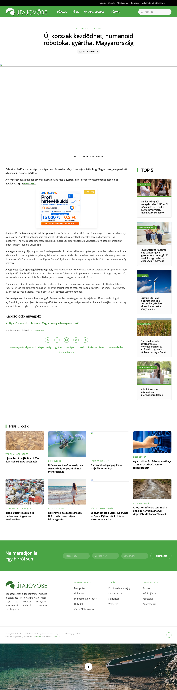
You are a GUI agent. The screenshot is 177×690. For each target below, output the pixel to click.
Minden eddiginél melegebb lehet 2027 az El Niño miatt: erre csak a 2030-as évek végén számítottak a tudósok (154, 207)
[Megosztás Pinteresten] (76, 340)
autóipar (71, 347)
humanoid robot (115, 347)
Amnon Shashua (66, 352)
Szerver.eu (56, 637)
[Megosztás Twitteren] (47, 340)
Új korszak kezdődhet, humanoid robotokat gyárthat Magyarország (89, 39)
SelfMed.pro (37, 637)
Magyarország (44, 347)
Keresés (102, 3)
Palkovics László (96, 347)
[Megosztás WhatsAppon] (66, 340)
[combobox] (154, 12)
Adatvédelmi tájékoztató (153, 3)
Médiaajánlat (123, 3)
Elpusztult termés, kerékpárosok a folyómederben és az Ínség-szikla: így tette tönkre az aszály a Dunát (153, 347)
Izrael (81, 347)
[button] (88, 667)
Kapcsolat (135, 3)
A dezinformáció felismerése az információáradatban (152, 392)
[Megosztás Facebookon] (57, 340)
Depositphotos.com (37, 330)
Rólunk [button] (115, 11)
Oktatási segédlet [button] (95, 11)
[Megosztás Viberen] (85, 340)
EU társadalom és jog (88, 28)
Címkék (111, 3)
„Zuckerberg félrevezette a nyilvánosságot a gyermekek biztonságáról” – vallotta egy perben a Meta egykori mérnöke (154, 255)
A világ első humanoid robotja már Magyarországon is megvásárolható (42, 323)
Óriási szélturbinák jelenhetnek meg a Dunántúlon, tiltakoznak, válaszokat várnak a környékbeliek (153, 303)
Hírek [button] (75, 11)
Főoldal (62, 11)
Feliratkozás (161, 555)
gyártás (58, 347)
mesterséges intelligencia (21, 347)
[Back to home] (26, 11)
